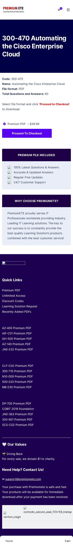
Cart (67, 541)
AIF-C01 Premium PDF (17, 333)
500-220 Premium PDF (17, 382)
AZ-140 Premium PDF (16, 344)
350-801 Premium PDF (17, 419)
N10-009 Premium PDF (17, 376)
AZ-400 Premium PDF (16, 328)
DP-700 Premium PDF (16, 403)
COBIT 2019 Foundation (18, 409)
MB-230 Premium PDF (17, 387)
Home (9, 541)
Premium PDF (11, 290)
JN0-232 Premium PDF (17, 349)
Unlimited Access (13, 295)
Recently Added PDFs (16, 311)
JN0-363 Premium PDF (17, 414)
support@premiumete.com (23, 479)
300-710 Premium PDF (17, 371)
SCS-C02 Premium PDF (18, 425)
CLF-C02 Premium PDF (17, 366)
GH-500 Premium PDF (17, 338)
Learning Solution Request (19, 306)
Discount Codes (13, 301)
